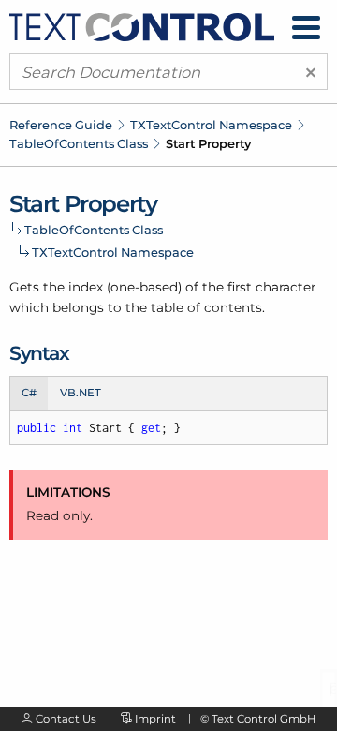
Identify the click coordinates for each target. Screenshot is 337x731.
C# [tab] (29, 392)
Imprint (155, 718)
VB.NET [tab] (80, 392)
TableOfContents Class (78, 143)
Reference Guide (60, 124)
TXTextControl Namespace (211, 124)
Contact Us (66, 718)
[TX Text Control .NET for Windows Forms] (141, 25)
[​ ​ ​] (306, 27)
